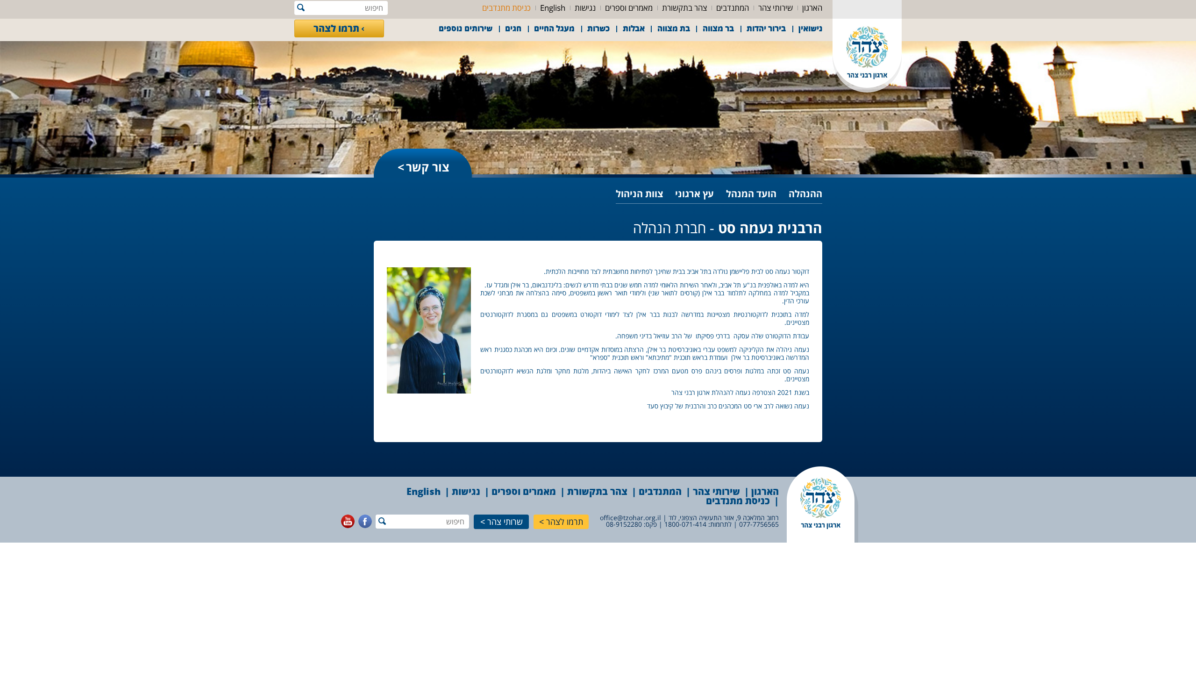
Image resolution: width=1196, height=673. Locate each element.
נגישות (585, 7)
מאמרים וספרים (629, 7)
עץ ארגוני (694, 193)
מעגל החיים (554, 28)
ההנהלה (805, 193)
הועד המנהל (751, 193)
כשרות (598, 28)
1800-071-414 (685, 524)
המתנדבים (732, 7)
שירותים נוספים (465, 28)
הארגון (812, 7)
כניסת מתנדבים (506, 7)
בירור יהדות (766, 28)
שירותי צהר (775, 7)
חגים (513, 28)
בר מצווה (718, 28)
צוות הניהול (639, 193)
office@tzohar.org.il (630, 517)
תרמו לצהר (336, 28)
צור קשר (427, 167)
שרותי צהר (505, 521)
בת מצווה (673, 28)
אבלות (634, 28)
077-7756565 (759, 524)
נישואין (810, 28)
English (552, 7)
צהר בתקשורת (684, 7)
